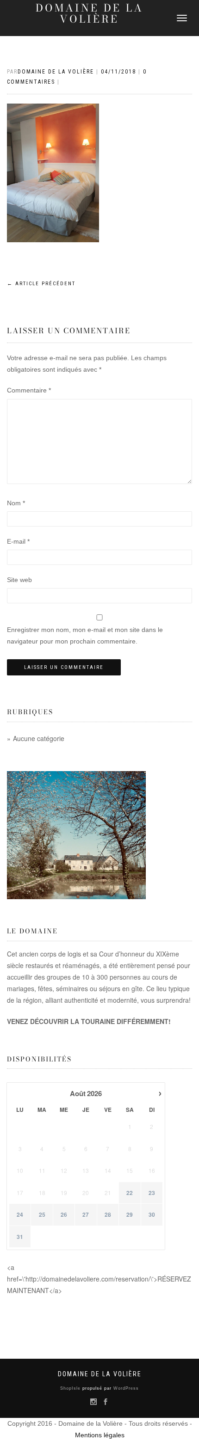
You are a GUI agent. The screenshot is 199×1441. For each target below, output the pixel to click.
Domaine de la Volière (89, 13)
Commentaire (29, 390)
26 (64, 1215)
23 (152, 1193)
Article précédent (41, 284)
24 (20, 1215)
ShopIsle (71, 1388)
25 (42, 1215)
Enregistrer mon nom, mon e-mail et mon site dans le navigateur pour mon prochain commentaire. (85, 635)
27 (85, 1215)
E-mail (18, 541)
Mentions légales (99, 1435)
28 (108, 1215)
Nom (16, 503)
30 (152, 1215)
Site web (19, 579)
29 (129, 1215)
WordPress (125, 1388)
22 (129, 1193)
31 (20, 1237)
